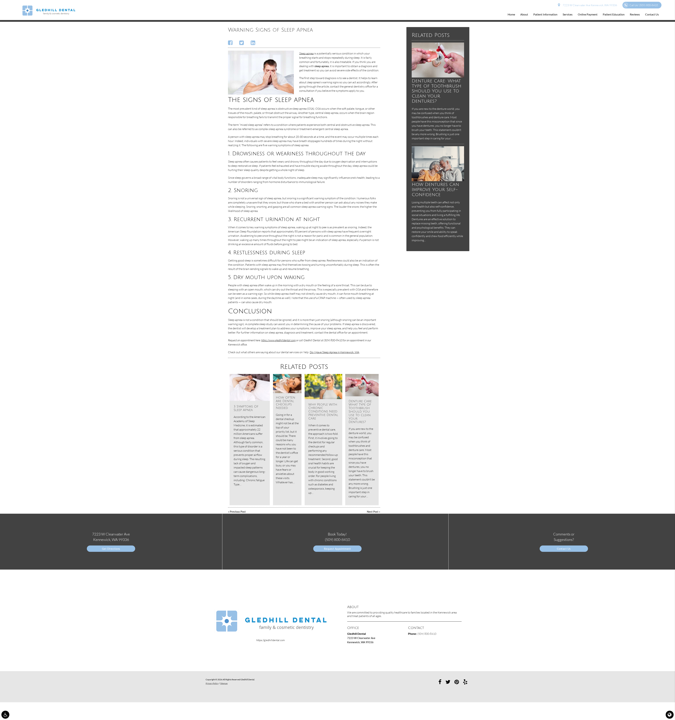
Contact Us (652, 14)
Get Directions (111, 548)
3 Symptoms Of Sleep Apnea (246, 408)
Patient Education (614, 14)
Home (511, 14)
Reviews (635, 14)
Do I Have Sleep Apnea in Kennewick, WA (334, 352)
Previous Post (238, 511)
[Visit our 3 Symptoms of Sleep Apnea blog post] (250, 387)
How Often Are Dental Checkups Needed (285, 403)
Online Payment (587, 14)
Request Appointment (337, 548)
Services (568, 14)
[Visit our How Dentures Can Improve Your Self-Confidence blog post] (438, 180)
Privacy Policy (212, 683)
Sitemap (224, 683)
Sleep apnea (306, 53)
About (524, 14)
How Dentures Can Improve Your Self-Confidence (435, 189)
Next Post (372, 511)
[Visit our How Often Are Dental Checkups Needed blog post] (287, 383)
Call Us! (643, 5)
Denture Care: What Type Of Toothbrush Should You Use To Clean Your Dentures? (360, 411)
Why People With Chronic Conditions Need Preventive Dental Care (323, 411)
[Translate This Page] (670, 715)
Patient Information (545, 14)
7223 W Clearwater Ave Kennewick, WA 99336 (589, 5)
